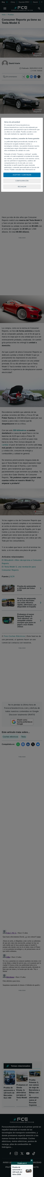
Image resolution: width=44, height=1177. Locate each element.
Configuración (22, 181)
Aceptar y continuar (22, 175)
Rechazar (22, 187)
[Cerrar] (31, 1160)
